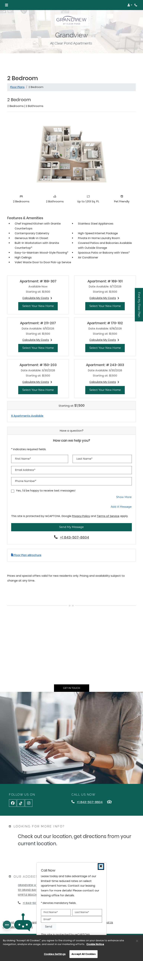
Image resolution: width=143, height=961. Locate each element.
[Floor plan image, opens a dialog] (71, 154)
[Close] (137, 941)
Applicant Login (34, 922)
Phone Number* (25, 481)
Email (47, 919)
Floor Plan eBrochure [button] (27, 555)
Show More (124, 497)
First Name (51, 912)
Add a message (121, 506)
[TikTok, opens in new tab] (20, 803)
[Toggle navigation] (6, 5)
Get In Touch (71, 688)
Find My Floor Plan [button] (139, 306)
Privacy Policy (81, 516)
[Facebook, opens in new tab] (12, 803)
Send (48, 926)
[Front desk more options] (7, 925)
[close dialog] (101, 866)
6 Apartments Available (27, 416)
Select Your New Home (40, 306)
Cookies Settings (55, 954)
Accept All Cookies (83, 954)
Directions (37, 855)
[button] (130, 5)
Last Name (82, 912)
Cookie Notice (95, 944)
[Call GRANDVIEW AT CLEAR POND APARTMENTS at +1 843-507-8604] (136, 5)
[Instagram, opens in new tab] (28, 803)
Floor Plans (17, 87)
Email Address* (25, 470)
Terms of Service (108, 516)
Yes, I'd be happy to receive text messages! (46, 490)
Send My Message (71, 527)
